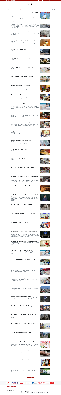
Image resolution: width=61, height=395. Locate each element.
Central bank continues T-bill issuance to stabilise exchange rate (24, 241)
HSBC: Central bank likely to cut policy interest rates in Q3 (22, 250)
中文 (49, 0)
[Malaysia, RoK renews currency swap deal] (45, 161)
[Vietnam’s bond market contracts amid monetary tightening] (45, 326)
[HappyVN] (8, 383)
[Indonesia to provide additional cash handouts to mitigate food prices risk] (45, 207)
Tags (30, 4)
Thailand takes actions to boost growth (18, 112)
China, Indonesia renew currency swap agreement (21, 58)
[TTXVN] (14, 383)
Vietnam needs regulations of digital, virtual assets (21, 359)
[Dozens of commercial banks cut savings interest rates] (45, 271)
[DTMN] (46, 383)
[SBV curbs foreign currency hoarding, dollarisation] (45, 88)
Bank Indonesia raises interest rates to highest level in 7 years (23, 167)
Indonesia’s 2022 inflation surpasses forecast (20, 305)
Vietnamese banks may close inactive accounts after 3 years (23, 40)
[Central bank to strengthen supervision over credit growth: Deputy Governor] (45, 197)
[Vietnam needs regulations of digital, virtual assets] (45, 362)
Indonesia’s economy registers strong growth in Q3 (21, 332)
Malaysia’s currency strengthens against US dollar (21, 140)
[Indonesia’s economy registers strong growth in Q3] (45, 335)
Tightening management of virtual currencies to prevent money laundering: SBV (24, 342)
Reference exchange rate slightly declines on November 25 (22, 76)
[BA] (52, 383)
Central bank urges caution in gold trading (19, 222)
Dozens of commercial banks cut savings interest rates (22, 268)
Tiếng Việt (39, 0)
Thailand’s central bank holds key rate (18, 49)
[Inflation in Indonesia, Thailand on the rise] (45, 371)
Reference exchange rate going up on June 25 (20, 31)
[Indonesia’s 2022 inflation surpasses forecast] (45, 308)
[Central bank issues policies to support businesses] (45, 289)
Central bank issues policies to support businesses (21, 287)
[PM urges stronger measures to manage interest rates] (45, 70)
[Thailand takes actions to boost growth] (45, 115)
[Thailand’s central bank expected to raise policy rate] (45, 299)
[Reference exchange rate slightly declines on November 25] (45, 79)
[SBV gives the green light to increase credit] (45, 97)
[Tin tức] (21, 383)
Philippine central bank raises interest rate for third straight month (24, 350)
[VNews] (18, 383)
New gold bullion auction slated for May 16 (19, 149)
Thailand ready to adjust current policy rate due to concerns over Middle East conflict (24, 232)
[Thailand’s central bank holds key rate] (45, 52)
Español (48, 0)
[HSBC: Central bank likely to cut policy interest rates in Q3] (45, 253)
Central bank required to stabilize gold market (23, 185)
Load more (30, 377)
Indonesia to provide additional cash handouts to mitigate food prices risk (25, 205)
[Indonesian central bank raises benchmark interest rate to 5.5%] (45, 317)
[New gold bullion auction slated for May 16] (45, 152)
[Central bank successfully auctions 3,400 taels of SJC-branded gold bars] (45, 179)
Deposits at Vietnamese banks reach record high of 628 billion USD (24, 122)
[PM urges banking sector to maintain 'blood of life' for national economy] (45, 216)
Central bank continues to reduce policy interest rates (22, 278)
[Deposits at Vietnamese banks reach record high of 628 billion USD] (45, 124)
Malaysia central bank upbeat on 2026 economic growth (22, 21)
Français (45, 0)
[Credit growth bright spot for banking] (45, 133)
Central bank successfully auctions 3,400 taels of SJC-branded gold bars (24, 177)
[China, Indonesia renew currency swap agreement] (45, 61)
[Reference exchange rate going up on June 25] (45, 33)
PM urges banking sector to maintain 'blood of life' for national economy (23, 214)
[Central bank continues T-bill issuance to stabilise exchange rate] (45, 243)
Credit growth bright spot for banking (18, 131)
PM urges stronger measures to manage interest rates (22, 67)
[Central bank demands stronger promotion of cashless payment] (45, 262)
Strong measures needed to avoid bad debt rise (20, 103)
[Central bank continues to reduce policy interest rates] (45, 280)
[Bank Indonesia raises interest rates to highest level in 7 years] (45, 170)
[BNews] (25, 383)
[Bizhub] (29, 383)
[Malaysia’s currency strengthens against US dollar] (45, 143)
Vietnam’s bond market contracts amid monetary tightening (23, 323)
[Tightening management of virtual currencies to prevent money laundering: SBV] (45, 344)
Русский (52, 0)
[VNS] (34, 383)
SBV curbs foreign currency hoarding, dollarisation (21, 85)
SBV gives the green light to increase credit (19, 94)
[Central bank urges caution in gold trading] (45, 225)
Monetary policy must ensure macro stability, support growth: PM (24, 12)
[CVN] (40, 383)
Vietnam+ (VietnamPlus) (13, 0)
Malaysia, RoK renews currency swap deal (19, 158)
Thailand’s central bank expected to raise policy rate (21, 296)
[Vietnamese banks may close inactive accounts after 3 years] (45, 42)
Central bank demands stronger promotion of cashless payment (23, 260)
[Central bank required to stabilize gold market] (45, 188)
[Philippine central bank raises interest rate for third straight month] (45, 353)
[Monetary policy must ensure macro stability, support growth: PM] (45, 15)
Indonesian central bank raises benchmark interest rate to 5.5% (23, 314)
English (42, 0)
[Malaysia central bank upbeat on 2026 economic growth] (45, 24)
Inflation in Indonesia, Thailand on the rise (19, 369)
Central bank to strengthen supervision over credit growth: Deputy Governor (24, 195)
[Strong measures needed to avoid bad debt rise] (45, 106)
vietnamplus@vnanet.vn (26, 391)
